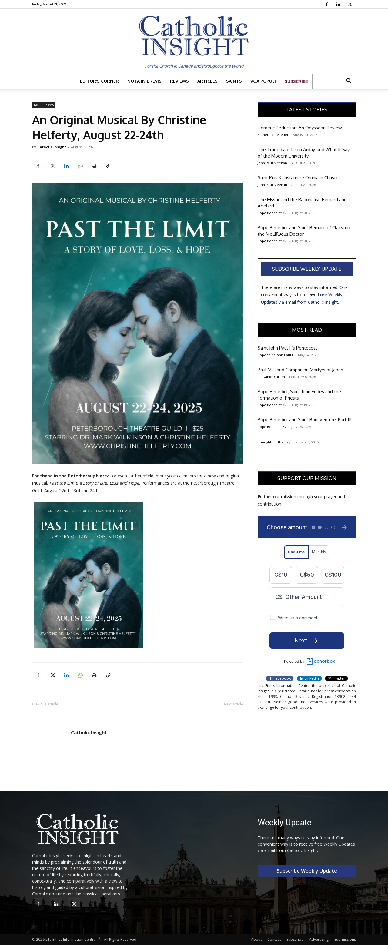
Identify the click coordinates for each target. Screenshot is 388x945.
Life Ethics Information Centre (70, 939)
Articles (207, 81)
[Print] (94, 166)
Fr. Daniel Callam (271, 376)
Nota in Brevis (144, 81)
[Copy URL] (108, 166)
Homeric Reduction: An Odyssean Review (300, 128)
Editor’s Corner (99, 81)
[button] (348, 82)
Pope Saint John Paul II (276, 355)
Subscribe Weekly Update (307, 268)
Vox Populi (263, 81)
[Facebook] (327, 4)
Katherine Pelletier (273, 134)
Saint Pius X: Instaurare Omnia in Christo (298, 178)
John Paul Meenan (272, 163)
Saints (234, 81)
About (256, 939)
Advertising (319, 939)
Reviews (179, 81)
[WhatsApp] (80, 166)
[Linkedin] (339, 4)
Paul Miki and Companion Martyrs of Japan (300, 370)
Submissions (345, 939)
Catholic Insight (52, 146)
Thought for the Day (274, 442)
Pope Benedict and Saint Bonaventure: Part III (304, 420)
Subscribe (296, 81)
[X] (350, 4)
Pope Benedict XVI (272, 213)
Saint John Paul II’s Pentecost (287, 348)
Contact (274, 939)
